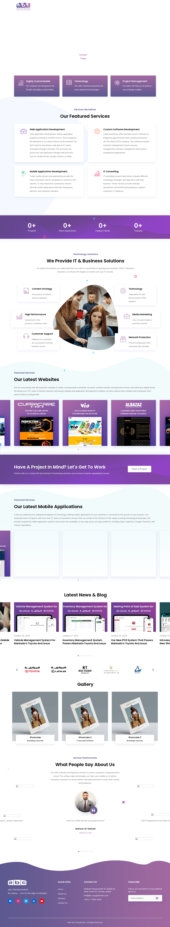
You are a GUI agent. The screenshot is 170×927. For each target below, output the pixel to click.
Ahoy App (133, 573)
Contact (148, 5)
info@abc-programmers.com (96, 895)
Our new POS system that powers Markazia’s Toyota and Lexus (132, 641)
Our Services (88, 5)
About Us (71, 5)
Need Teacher (36, 573)
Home (58, 5)
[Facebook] (10, 901)
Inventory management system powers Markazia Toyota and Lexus (84, 641)
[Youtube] (41, 901)
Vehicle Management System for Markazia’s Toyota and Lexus (34, 641)
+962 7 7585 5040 (93, 899)
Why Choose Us (130, 5)
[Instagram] (18, 901)
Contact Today (83, 55)
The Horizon (85, 573)
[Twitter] (26, 901)
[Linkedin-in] (33, 901)
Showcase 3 (134, 737)
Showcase (35, 737)
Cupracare (36, 442)
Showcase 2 (85, 737)
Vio (85, 442)
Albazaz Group (133, 442)
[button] (78, 449)
